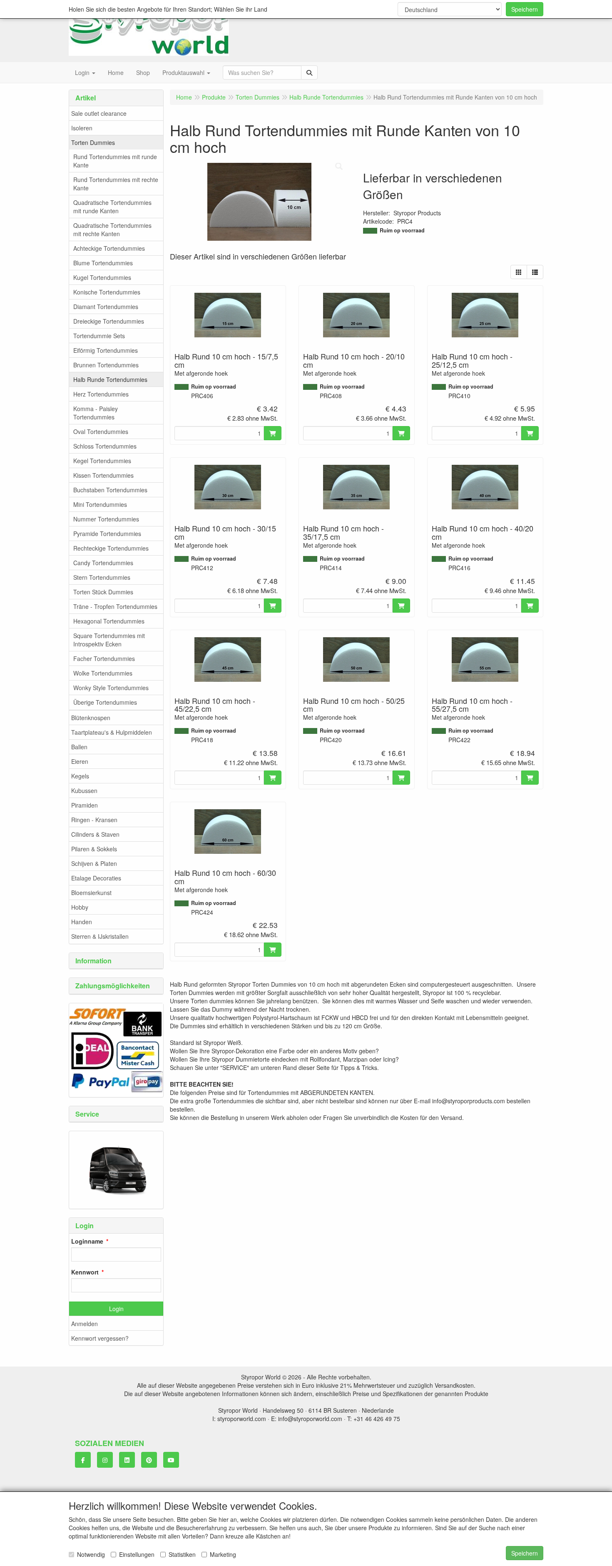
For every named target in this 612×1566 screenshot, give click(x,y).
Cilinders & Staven (95, 834)
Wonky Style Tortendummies (111, 687)
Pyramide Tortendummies (107, 533)
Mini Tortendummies (100, 504)
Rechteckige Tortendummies (111, 548)
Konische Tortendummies (106, 292)
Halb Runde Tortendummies (110, 379)
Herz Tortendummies (101, 394)
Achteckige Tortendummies (109, 248)
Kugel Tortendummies (102, 277)
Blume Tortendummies (103, 263)
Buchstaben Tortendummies (110, 490)
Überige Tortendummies (105, 702)
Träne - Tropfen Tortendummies (115, 606)
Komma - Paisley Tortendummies (95, 412)
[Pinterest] (149, 1460)
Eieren (79, 761)
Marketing (223, 1554)
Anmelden (84, 1323)
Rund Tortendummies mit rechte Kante (115, 183)
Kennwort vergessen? (100, 1338)
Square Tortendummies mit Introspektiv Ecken (109, 639)
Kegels (80, 776)
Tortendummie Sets (99, 336)
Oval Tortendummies (100, 431)
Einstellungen (136, 1554)
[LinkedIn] (127, 1460)
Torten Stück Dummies (103, 592)
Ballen (79, 747)
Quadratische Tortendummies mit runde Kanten (112, 206)
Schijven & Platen (94, 863)
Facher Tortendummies (104, 658)
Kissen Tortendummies (103, 475)
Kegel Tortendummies (102, 460)
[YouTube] (171, 1460)
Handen (81, 922)
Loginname (87, 1241)
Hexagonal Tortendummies (108, 621)
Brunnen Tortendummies (106, 365)
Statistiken (182, 1554)
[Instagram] (105, 1460)
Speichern (524, 9)
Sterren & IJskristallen (100, 936)
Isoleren (81, 128)
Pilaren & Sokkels (94, 849)
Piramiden (84, 805)
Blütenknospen (90, 717)
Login (116, 1308)
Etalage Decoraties (96, 878)
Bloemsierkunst (91, 892)
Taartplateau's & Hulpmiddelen (111, 732)
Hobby (79, 907)
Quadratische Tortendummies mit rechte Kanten (112, 229)
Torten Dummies (93, 142)
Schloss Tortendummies (105, 446)
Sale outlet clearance (99, 113)
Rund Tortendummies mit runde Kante (115, 160)
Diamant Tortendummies (105, 306)
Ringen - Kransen (94, 819)
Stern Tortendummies (101, 577)
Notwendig (91, 1554)
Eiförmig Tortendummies (105, 350)
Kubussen (84, 790)
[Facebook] (83, 1460)
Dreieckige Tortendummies (108, 321)
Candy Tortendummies (103, 563)
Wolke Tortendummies (102, 673)
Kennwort (85, 1272)
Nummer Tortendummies (106, 519)
